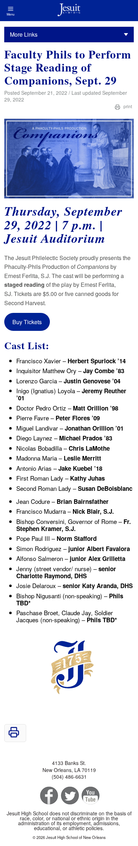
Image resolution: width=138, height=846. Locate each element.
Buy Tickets (27, 322)
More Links (24, 34)
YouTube (90, 795)
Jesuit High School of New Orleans (69, 10)
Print (127, 106)
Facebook (48, 795)
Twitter (69, 795)
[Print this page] (13, 735)
